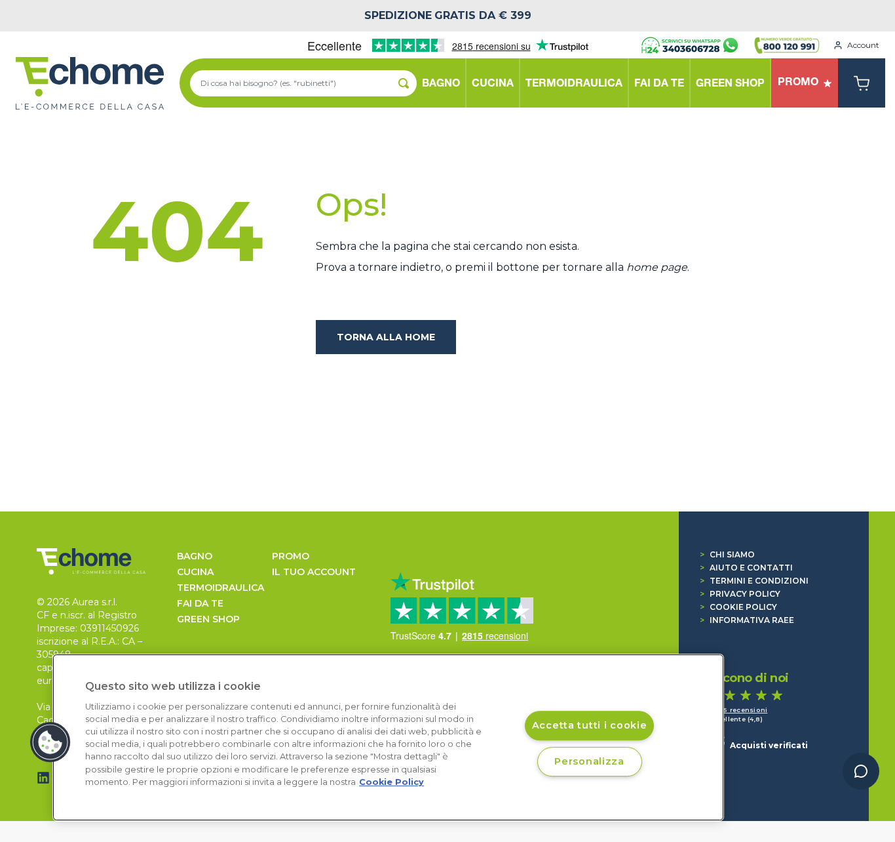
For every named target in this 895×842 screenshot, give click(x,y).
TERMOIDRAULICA (220, 587)
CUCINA (195, 572)
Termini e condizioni (754, 581)
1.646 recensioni (738, 709)
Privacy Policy (740, 594)
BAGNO (194, 556)
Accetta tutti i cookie (589, 726)
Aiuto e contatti (746, 567)
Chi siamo (727, 554)
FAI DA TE (200, 603)
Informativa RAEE (747, 620)
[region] (388, 737)
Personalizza (589, 761)
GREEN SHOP (208, 619)
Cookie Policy (738, 607)
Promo (290, 556)
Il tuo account (314, 572)
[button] (50, 742)
